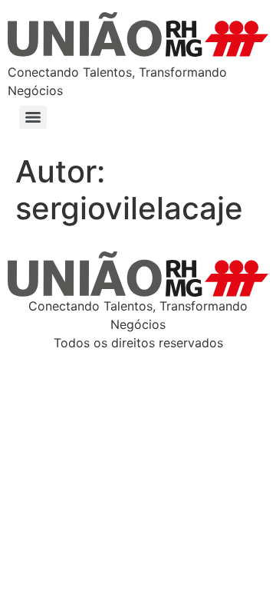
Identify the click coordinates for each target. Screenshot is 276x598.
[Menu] (33, 117)
